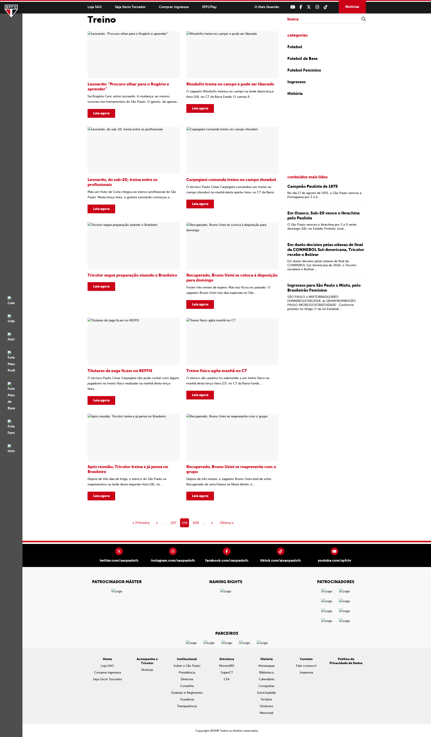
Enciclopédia (266, 693)
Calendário (266, 679)
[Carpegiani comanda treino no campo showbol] (232, 170)
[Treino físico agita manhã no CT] (232, 361)
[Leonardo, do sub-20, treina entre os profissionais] (134, 170)
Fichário (266, 699)
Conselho (187, 686)
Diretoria (187, 679)
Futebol (294, 46)
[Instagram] (317, 7)
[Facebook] (300, 7)
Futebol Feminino (304, 70)
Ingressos (296, 81)
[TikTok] (326, 7)
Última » (227, 523)
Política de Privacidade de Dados (346, 661)
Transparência (187, 706)
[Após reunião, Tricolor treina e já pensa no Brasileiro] (134, 457)
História (295, 93)
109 (196, 523)
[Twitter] (309, 7)
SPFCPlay (209, 7)
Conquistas (266, 686)
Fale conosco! (306, 666)
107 (173, 523)
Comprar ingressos (174, 7)
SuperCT (227, 672)
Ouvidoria (187, 699)
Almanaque (266, 666)
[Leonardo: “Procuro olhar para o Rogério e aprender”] (134, 74)
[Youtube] (292, 7)
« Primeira (140, 523)
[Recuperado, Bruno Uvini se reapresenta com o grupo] (232, 457)
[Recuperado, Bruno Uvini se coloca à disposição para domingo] (232, 265)
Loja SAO (95, 7)
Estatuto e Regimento (187, 693)
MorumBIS (226, 666)
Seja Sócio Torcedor (130, 7)
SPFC (11, 11)
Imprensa (306, 672)
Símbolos (266, 706)
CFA (227, 679)
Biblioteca (266, 672)
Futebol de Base (302, 58)
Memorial (266, 713)
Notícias (352, 7)
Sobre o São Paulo (187, 666)
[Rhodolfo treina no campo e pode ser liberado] (232, 74)
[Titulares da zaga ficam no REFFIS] (134, 361)
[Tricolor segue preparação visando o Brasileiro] (134, 265)
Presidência (187, 672)
